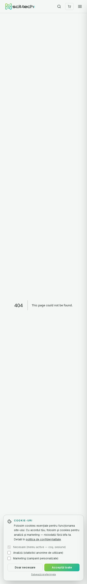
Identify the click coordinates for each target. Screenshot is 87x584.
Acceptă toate (62, 567)
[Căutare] (59, 6)
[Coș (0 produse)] (69, 6)
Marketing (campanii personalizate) (35, 558)
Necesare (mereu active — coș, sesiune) (39, 547)
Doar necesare (25, 567)
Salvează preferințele (43, 574)
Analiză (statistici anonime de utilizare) (38, 553)
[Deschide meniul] (80, 6)
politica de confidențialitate (43, 539)
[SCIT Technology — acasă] (20, 6)
